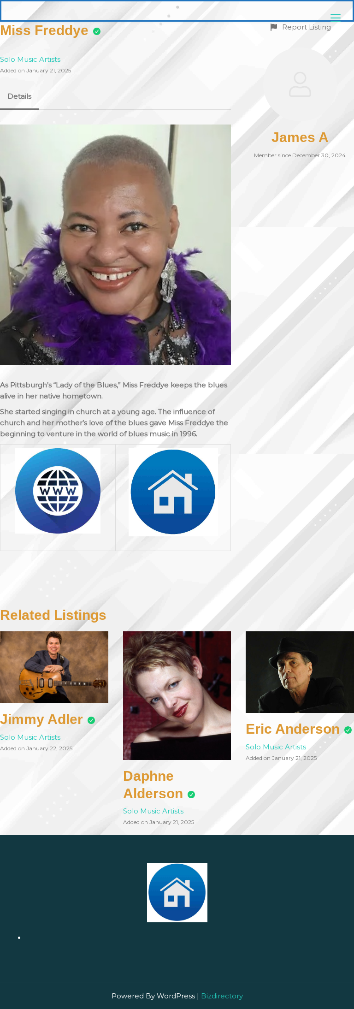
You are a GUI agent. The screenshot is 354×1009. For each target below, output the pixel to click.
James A (300, 137)
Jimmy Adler (41, 719)
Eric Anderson (293, 728)
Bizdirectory (222, 995)
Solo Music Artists (30, 59)
